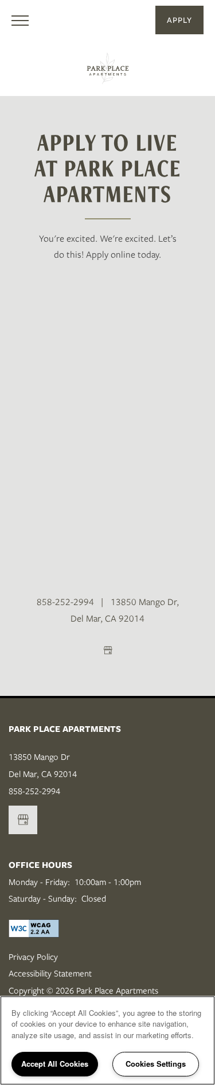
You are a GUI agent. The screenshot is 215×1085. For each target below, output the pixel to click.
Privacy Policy (33, 957)
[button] (179, 20)
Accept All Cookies (54, 1063)
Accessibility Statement (50, 973)
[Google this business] (107, 650)
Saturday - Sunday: (43, 898)
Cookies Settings (156, 1063)
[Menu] (20, 20)
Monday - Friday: (39, 882)
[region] (107, 1040)
